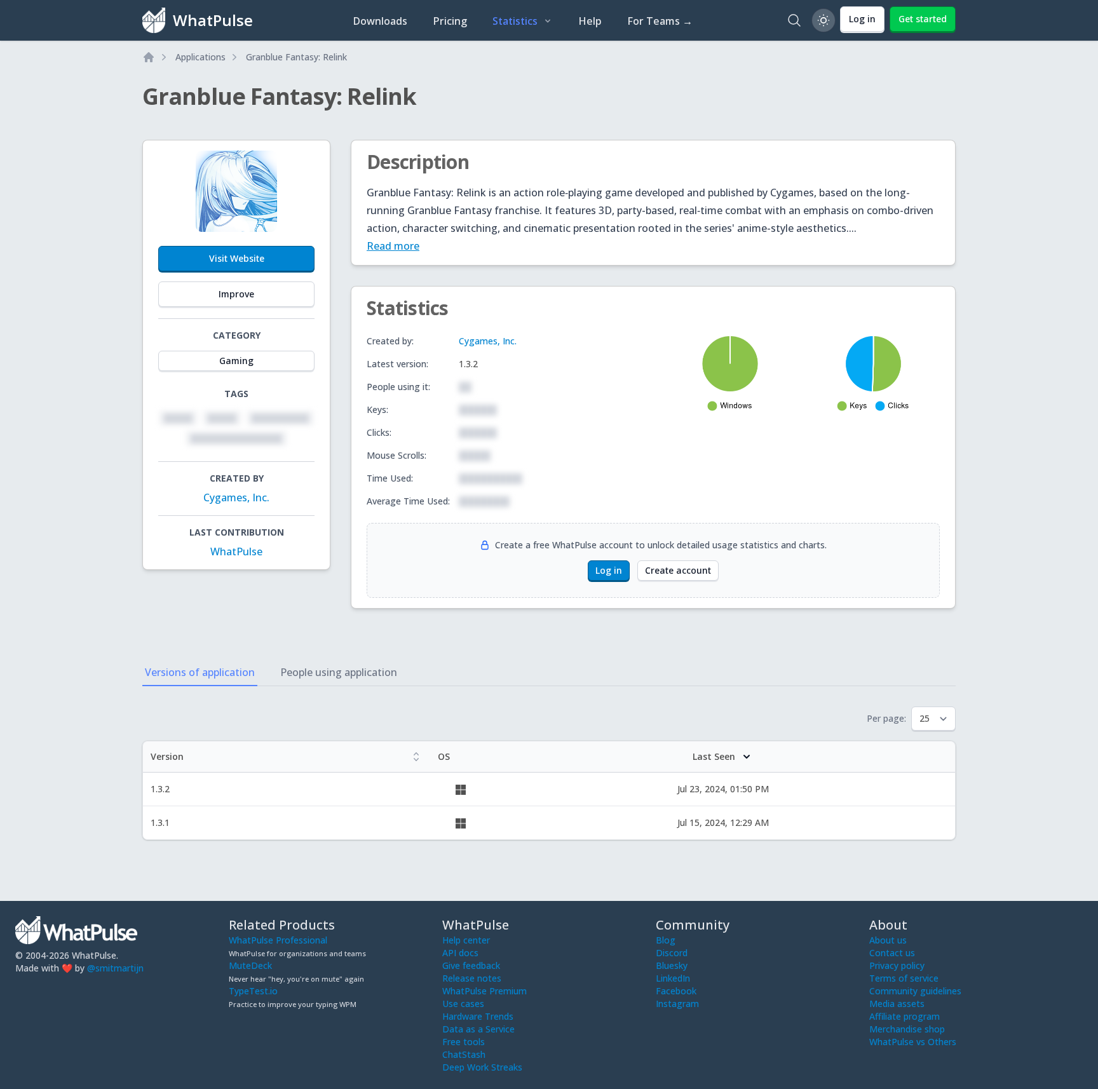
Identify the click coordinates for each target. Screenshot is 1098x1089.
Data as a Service (478, 1029)
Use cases (463, 1004)
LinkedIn (673, 978)
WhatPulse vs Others (912, 1042)
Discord (672, 953)
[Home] (148, 57)
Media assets (897, 1004)
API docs (460, 953)
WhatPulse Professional (278, 940)
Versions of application (200, 672)
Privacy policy (897, 965)
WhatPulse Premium (484, 991)
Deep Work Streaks (482, 1067)
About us (888, 940)
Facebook (676, 991)
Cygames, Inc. (236, 497)
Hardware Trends (477, 1016)
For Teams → (660, 21)
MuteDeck (250, 965)
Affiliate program (904, 1016)
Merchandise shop (907, 1029)
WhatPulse (236, 551)
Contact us (892, 953)
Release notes (471, 978)
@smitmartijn (115, 968)
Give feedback (471, 965)
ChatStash (463, 1054)
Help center (466, 940)
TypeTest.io (253, 991)
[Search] (794, 20)
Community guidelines (915, 991)
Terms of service (904, 978)
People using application (338, 672)
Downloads (380, 21)
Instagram (677, 1004)
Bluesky (672, 965)
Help (590, 21)
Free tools (463, 1042)
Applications (200, 57)
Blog (665, 940)
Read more (393, 246)
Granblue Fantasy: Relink (296, 57)
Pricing (450, 21)
